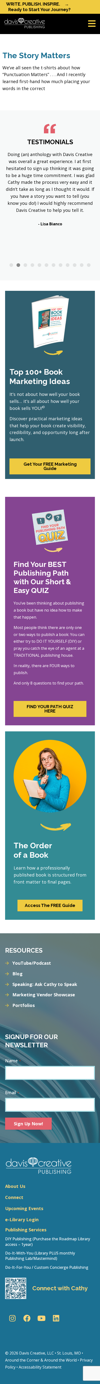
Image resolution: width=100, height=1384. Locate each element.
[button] (11, 265)
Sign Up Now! (28, 1124)
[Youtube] (41, 1318)
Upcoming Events (24, 1208)
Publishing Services (25, 1230)
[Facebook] (27, 1318)
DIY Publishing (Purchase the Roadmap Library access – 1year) (47, 1241)
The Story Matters (36, 55)
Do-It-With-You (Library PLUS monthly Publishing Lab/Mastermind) (40, 1255)
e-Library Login (22, 1219)
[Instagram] (12, 1318)
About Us (15, 1186)
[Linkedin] (56, 1318)
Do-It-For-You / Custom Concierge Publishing (46, 1267)
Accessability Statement (40, 1367)
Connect (14, 1197)
